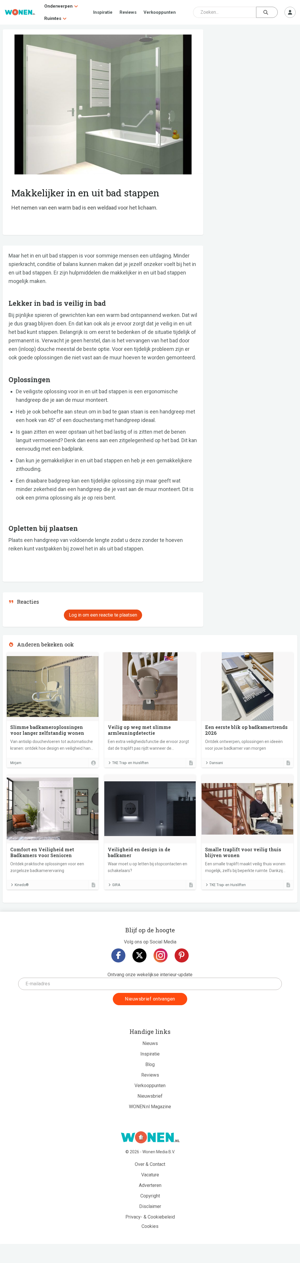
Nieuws (150, 1043)
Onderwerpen (58, 6)
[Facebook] (118, 955)
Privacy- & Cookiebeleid (150, 1217)
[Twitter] (139, 955)
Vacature (150, 1175)
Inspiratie (102, 12)
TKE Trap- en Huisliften (130, 763)
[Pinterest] (182, 955)
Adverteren (150, 1185)
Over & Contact (150, 1164)
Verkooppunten (160, 12)
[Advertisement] (253, 71)
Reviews (128, 12)
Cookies (150, 1226)
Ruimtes (52, 18)
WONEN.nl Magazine (150, 1106)
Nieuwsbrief (150, 1096)
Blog (150, 1064)
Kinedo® (22, 885)
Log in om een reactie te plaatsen (103, 615)
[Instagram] (161, 955)
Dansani (216, 763)
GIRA (116, 885)
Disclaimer (150, 1206)
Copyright (150, 1196)
